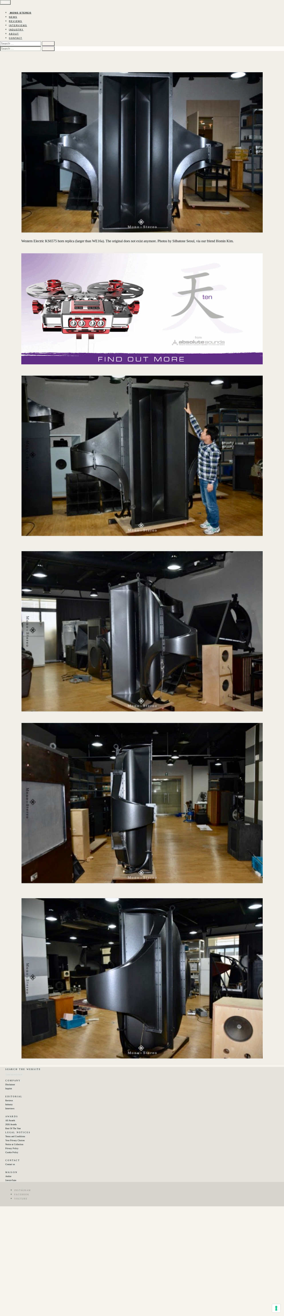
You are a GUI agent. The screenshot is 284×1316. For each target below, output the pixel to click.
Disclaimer (10, 1084)
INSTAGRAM (22, 1190)
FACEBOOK (21, 1194)
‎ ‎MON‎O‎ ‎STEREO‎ (20, 13)
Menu (5, 2)
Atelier (8, 1176)
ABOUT (14, 34)
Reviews (9, 1100)
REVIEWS (15, 21)
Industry (9, 1104)
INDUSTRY (16, 29)
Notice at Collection (14, 1144)
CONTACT (15, 38)
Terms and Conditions (15, 1136)
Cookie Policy (11, 1152)
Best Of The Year (13, 1128)
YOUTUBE (21, 1198)
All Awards (10, 1120)
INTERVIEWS (18, 25)
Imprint (8, 1088)
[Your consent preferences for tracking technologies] (276, 1308)
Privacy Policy (11, 1148)
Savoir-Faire (10, 1180)
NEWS (13, 17)
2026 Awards (11, 1124)
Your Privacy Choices (15, 1140)
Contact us (10, 1164)
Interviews (9, 1108)
